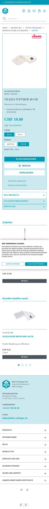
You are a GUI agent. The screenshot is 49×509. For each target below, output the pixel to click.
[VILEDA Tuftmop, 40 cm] (24, 60)
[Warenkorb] (39, 11)
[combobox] (27, 18)
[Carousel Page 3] (26, 365)
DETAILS (24, 281)
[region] (24, 60)
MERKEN (26, 166)
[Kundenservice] (23, 11)
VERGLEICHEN (26, 173)
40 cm (9, 134)
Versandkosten (15, 125)
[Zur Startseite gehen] (5, 11)
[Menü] (44, 11)
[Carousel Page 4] (30, 365)
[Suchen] (4, 18)
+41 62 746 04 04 (10, 408)
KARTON (10, 144)
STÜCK (23, 144)
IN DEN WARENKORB (26, 159)
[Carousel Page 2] (23, 365)
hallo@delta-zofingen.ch (14, 418)
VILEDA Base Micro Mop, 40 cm (17, 337)
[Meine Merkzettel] (34, 11)
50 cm (20, 134)
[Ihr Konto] (29, 11)
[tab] (24, 195)
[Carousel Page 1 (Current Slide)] (19, 365)
